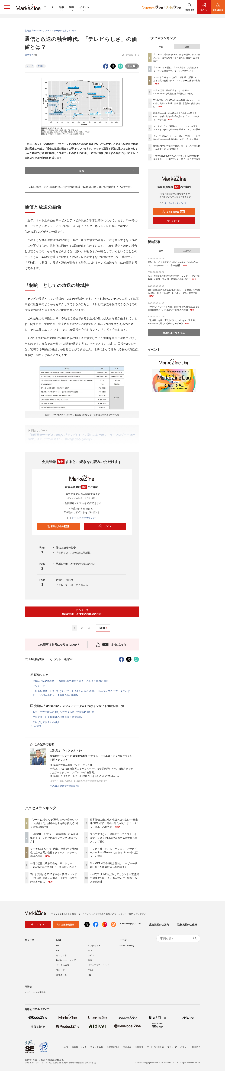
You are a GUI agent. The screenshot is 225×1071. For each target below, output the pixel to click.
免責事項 (127, 1046)
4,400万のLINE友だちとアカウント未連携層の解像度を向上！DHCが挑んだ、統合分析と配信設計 (114, 877)
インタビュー (94, 945)
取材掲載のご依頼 (187, 924)
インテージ (39, 686)
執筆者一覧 (61, 974)
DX (57, 945)
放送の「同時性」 (66, 580)
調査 (90, 960)
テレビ (29, 66)
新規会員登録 (59, 526)
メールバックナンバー (84, 517)
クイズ (91, 955)
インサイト (61, 955)
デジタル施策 (62, 964)
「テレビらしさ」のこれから (72, 585)
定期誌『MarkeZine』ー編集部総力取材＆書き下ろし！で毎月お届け (70, 681)
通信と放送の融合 (66, 547)
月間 (187, 46)
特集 (71, 7)
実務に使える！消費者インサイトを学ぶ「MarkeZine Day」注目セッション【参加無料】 (173, 264)
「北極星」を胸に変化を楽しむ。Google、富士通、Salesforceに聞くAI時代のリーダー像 (172, 322)
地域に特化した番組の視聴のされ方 (75, 563)
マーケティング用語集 (35, 992)
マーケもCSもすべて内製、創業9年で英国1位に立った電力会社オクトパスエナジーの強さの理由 (54, 852)
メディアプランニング (98, 964)
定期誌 (41, 66)
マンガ (91, 950)
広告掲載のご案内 (159, 924)
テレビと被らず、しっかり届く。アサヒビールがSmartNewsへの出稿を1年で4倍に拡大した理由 (114, 852)
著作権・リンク (79, 1046)
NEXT (102, 628)
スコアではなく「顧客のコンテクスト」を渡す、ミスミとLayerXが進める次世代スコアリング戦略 (113, 837)
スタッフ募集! (96, 1046)
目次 (81, 170)
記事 (61, 7)
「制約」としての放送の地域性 (73, 552)
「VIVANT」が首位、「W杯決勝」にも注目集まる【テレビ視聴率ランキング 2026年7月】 (54, 837)
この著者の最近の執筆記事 (64, 786)
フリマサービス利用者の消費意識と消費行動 (57, 717)
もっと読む (36, 726)
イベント (84, 7)
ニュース (49, 7)
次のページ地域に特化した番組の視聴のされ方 (81, 611)
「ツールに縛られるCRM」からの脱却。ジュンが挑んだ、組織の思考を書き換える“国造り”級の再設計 (54, 823)
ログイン (107, 526)
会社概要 (139, 1046)
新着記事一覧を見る (174, 332)
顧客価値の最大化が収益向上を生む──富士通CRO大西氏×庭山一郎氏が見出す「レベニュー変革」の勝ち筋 (114, 823)
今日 (161, 46)
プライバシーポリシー (177, 1046)
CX (57, 950)
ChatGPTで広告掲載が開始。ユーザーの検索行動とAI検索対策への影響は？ (113, 865)
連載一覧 (60, 969)
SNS (90, 974)
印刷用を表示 (36, 659)
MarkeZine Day (127, 945)
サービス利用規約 (155, 1046)
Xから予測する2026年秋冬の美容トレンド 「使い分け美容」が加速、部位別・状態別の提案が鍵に (54, 877)
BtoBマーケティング (66, 960)
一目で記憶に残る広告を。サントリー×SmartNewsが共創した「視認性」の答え (53, 865)
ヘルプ (65, 1046)
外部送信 (196, 1046)
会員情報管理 (113, 1046)
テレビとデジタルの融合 (46, 722)
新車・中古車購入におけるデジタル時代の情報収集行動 (63, 712)
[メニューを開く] (7, 7)
